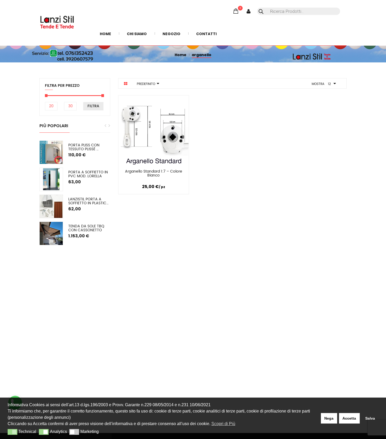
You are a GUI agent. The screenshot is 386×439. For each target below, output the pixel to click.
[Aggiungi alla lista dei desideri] (177, 172)
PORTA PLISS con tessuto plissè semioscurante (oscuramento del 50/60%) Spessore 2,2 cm (89, 147)
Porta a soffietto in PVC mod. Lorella (88, 174)
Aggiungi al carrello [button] (130, 172)
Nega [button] (328, 418)
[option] (74, 193)
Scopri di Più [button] (223, 423)
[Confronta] (153, 172)
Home (180, 54)
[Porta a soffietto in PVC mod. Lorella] (51, 179)
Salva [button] (370, 418)
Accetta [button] (349, 418)
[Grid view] (125, 83)
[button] (12, 432)
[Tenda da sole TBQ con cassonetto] (51, 233)
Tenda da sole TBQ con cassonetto (86, 228)
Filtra (93, 106)
